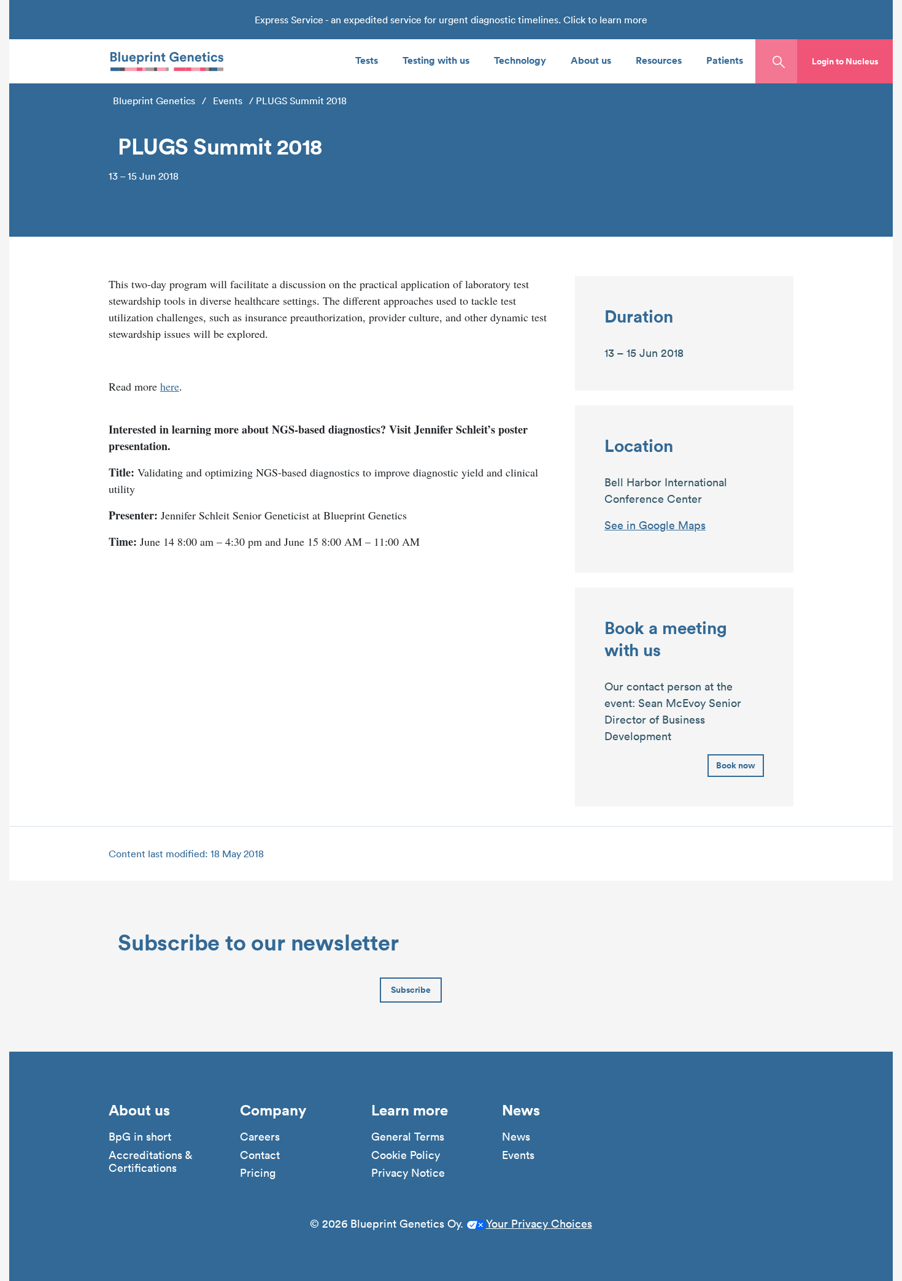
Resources (659, 60)
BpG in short (140, 1137)
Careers (260, 1137)
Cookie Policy (405, 1155)
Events (227, 100)
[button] (845, 61)
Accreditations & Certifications (150, 1162)
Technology (520, 60)
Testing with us (436, 60)
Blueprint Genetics (154, 100)
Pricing (258, 1173)
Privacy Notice (408, 1173)
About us (591, 60)
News (516, 1137)
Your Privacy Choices (539, 1224)
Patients (724, 60)
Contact (260, 1155)
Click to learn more (605, 19)
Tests (366, 60)
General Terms (407, 1137)
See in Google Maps (655, 525)
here (169, 386)
